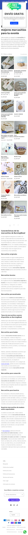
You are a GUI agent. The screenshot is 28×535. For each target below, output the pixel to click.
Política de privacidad (8, 467)
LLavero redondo (18, 114)
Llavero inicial (18, 176)
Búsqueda (5, 464)
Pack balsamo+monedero (19, 136)
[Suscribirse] (22, 494)
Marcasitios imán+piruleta (5, 157)
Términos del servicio (11, 529)
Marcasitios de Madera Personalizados (7, 71)
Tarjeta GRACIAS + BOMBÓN (5, 195)
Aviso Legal (5, 480)
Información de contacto (9, 484)
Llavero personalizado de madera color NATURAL (7, 115)
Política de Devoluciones (9, 474)
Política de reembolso (11, 527)
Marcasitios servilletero (20, 195)
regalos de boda (5, 363)
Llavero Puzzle (5, 176)
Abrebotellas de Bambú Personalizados (20, 71)
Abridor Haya (17, 156)
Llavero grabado (5, 92)
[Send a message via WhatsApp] (25, 532)
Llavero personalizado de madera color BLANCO (20, 94)
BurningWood (6, 430)
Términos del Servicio (8, 477)
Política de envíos (7, 470)
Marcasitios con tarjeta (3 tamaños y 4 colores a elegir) (7, 137)
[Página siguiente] (18, 225)
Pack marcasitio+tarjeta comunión (20, 215)
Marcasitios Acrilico (6, 215)
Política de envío (19, 529)
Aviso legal (20, 531)
